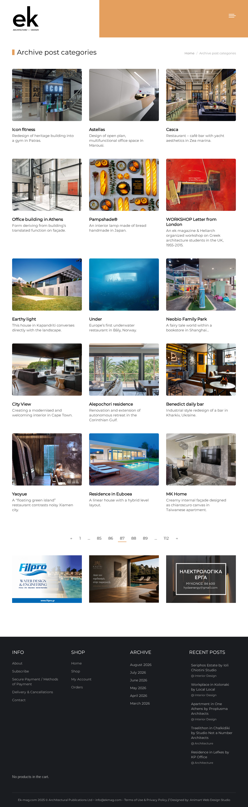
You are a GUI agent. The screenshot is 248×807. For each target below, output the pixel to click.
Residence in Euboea (110, 494)
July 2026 (138, 672)
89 (145, 538)
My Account (81, 679)
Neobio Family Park (186, 319)
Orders (77, 687)
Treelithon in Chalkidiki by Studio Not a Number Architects (211, 733)
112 (166, 538)
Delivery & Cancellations (32, 692)
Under (95, 319)
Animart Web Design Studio (210, 800)
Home (76, 663)
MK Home (176, 494)
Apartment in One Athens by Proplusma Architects (209, 709)
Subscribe (20, 671)
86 (110, 538)
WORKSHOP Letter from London (191, 222)
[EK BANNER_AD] (47, 579)
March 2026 (140, 703)
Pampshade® (103, 219)
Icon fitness (23, 129)
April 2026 (138, 695)
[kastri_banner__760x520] (124, 579)
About (17, 663)
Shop (75, 671)
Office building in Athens (37, 219)
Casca (172, 129)
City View (21, 404)
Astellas (97, 129)
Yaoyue (19, 494)
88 (133, 538)
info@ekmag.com (108, 800)
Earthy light (24, 319)
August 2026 (141, 665)
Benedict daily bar (185, 404)
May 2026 (138, 688)
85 (99, 538)
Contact (19, 700)
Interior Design (206, 676)
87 (122, 538)
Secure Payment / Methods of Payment (35, 681)
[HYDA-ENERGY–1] (201, 579)
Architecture (204, 743)
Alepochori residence (111, 404)
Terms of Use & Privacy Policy (145, 800)
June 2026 (138, 680)
